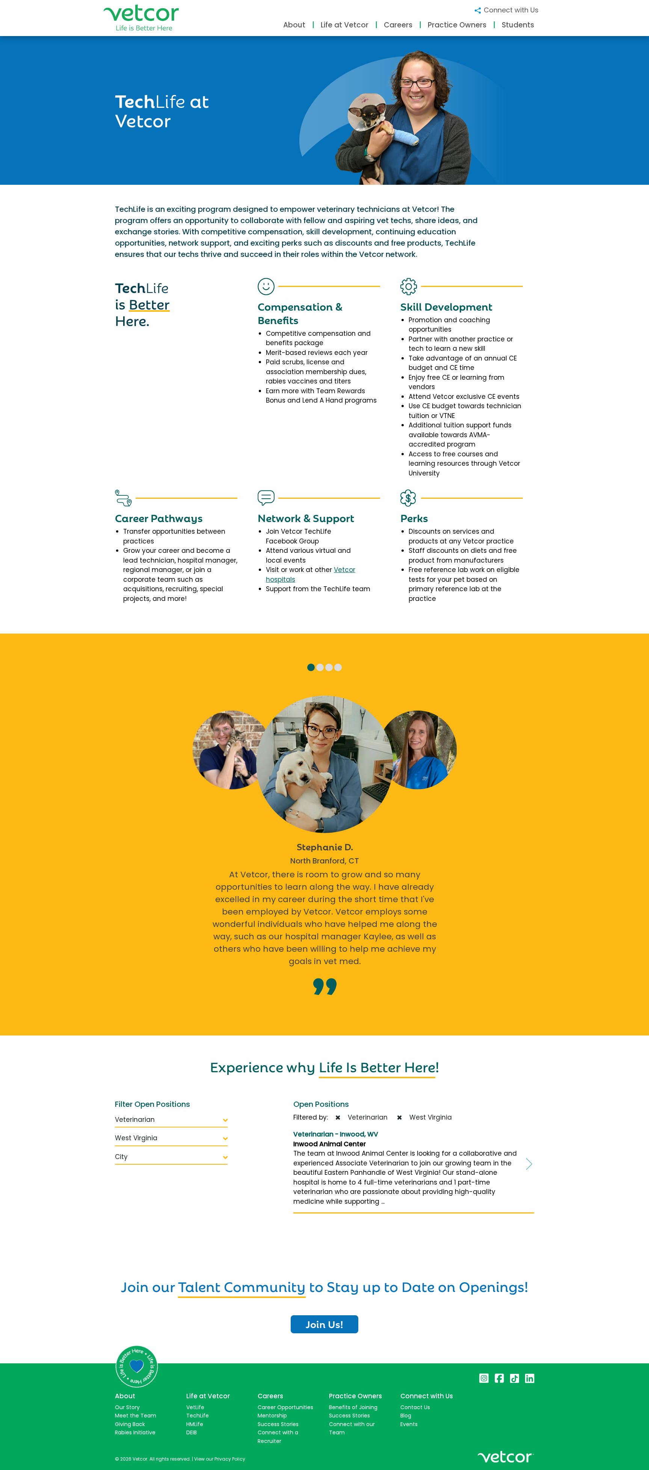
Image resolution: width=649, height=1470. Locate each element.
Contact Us (415, 1407)
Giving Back (130, 1424)
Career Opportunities (285, 1407)
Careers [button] (398, 25)
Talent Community (242, 1285)
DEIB (191, 1432)
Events (409, 1424)
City (121, 1156)
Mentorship (272, 1415)
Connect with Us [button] (510, 10)
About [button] (294, 25)
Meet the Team (135, 1415)
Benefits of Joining (353, 1407)
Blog (405, 1415)
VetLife (195, 1407)
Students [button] (518, 25)
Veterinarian (135, 1119)
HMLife (194, 1424)
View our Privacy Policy (219, 1459)
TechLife (197, 1415)
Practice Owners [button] (457, 25)
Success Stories (278, 1424)
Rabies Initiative (135, 1432)
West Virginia (136, 1137)
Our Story (127, 1407)
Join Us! (324, 1323)
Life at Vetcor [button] (344, 25)
